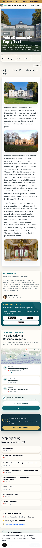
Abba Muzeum (13, 380)
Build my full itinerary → (21, 408)
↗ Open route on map (21, 403)
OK (5, 545)
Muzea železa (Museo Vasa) (18, 389)
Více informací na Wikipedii (15, 524)
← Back (4, 26)
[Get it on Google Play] (30, 318)
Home (32, 5)
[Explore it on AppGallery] (21, 322)
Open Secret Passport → (21, 428)
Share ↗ (36, 65)
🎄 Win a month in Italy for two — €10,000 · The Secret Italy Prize (21, 1)
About (39, 5)
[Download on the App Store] (12, 318)
